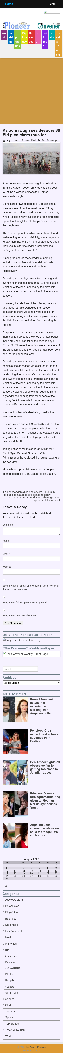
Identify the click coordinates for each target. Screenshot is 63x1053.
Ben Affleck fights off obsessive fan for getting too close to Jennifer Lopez (45, 767)
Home (9, 4)
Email (6, 553)
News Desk (30, 140)
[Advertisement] (31, 91)
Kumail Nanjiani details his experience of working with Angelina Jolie (41, 706)
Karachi (11, 1011)
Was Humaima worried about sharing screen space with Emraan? (34, 498)
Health (51, 35)
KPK (8, 950)
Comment (8, 524)
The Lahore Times (31, 1050)
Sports (37, 37)
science (9, 999)
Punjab (9, 980)
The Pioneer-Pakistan (35, 1047)
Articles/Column (14, 899)
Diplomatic (24, 37)
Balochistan (12, 906)
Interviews (11, 944)
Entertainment (13, 931)
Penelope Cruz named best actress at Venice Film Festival (44, 735)
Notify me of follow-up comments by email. (25, 602)
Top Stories (17, 39)
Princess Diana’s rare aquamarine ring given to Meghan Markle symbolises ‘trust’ (45, 800)
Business (31, 37)
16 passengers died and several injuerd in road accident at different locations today (29, 493)
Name (6, 540)
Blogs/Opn (11, 912)
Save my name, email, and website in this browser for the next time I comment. (31, 587)
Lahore (10, 986)
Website (7, 566)
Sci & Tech (45, 39)
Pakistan (11, 37)
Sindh (8, 1005)
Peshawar (12, 956)
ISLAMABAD (13, 968)
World (4, 35)
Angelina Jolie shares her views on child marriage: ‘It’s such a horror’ (44, 829)
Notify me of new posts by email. (20, 615)
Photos (9, 974)
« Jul (5, 885)
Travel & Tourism (58, 43)
